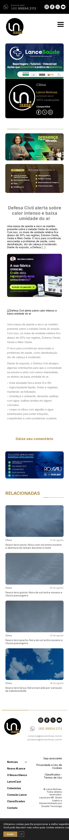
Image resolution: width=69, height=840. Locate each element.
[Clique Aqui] (34, 61)
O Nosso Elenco (17, 775)
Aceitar (10, 834)
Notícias (12, 761)
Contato (12, 807)
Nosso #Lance (16, 768)
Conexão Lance (17, 794)
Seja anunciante (52, 758)
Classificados (16, 801)
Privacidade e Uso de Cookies (49, 766)
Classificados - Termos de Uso (53, 776)
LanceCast (14, 781)
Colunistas (14, 788)
